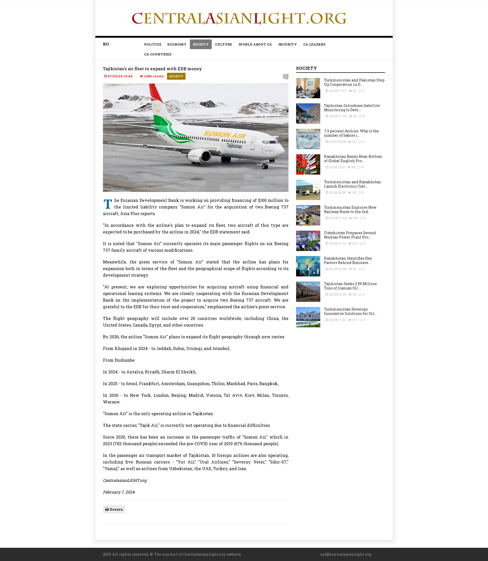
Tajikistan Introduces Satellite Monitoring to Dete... (352, 107)
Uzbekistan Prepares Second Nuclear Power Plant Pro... (350, 235)
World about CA (255, 44)
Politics (152, 44)
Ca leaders (314, 44)
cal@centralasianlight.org (345, 554)
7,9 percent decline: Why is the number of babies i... (351, 133)
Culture (223, 44)
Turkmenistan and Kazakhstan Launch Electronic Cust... (352, 184)
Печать (116, 509)
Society (201, 44)
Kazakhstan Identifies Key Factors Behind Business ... (348, 260)
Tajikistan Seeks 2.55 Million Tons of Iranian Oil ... (350, 285)
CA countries (157, 54)
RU (106, 44)
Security (287, 44)
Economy (177, 44)
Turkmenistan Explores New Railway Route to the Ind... (350, 209)
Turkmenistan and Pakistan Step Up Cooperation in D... (354, 82)
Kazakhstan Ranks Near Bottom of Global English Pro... (353, 158)
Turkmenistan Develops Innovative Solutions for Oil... (350, 311)
